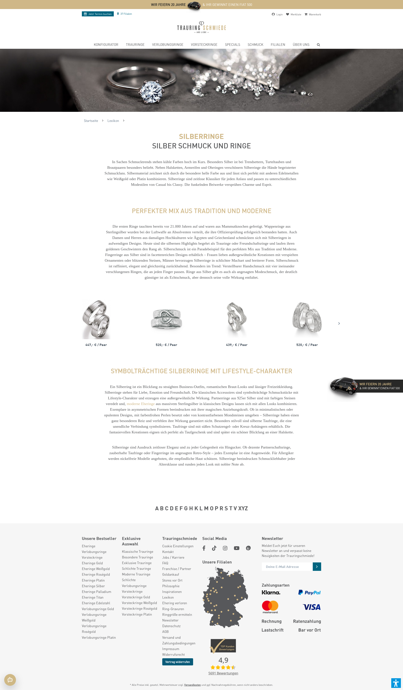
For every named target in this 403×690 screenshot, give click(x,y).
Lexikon (168, 597)
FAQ (165, 563)
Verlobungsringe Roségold (94, 629)
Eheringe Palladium (96, 591)
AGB (165, 631)
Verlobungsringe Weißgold (94, 617)
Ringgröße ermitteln (177, 614)
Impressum (170, 648)
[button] (396, 683)
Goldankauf (170, 574)
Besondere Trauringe (137, 557)
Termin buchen (100, 14)
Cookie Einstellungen (178, 546)
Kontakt (168, 551)
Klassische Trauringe (137, 551)
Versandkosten (192, 684)
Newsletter (170, 620)
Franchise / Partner (176, 568)
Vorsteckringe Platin (137, 614)
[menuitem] (106, 45)
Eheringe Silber (93, 586)
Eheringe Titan (92, 597)
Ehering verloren (174, 603)
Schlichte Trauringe (136, 568)
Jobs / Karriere (173, 557)
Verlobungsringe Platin (99, 637)
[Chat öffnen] (10, 680)
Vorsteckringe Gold (136, 597)
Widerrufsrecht (173, 654)
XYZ (243, 508)
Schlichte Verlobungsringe (134, 583)
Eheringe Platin (93, 580)
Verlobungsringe (94, 551)
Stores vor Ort (172, 580)
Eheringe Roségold (96, 574)
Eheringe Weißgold (96, 568)
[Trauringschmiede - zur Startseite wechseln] (201, 27)
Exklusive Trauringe (137, 563)
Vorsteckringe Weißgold (139, 602)
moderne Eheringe (141, 404)
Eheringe (88, 546)
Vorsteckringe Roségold (139, 608)
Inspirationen (172, 591)
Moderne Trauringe (136, 574)
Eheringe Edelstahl (96, 603)
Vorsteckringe (92, 557)
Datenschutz (171, 626)
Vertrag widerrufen (177, 662)
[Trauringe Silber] (96, 319)
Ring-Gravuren (173, 609)
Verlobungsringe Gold (98, 609)
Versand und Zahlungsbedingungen (178, 640)
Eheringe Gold (92, 563)
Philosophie (170, 586)
